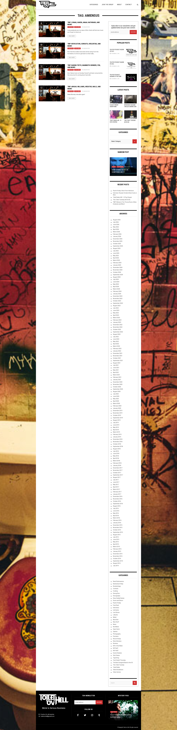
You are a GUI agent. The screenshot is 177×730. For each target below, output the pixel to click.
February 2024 (117, 291)
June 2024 (116, 281)
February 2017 (117, 491)
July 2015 (116, 537)
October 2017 (117, 472)
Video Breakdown (118, 669)
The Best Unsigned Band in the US (123, 662)
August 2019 (116, 420)
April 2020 (116, 401)
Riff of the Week (118, 646)
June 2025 (116, 253)
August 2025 (116, 248)
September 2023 (118, 303)
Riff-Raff (115, 650)
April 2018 (116, 458)
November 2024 (117, 270)
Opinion (115, 631)
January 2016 (117, 522)
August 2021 (116, 363)
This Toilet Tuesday (118, 665)
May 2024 (116, 284)
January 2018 (117, 465)
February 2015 (117, 549)
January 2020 (117, 408)
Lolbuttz (115, 615)
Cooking (115, 591)
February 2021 (117, 377)
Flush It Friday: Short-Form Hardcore (114, 106)
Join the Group (107, 4)
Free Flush (116, 605)
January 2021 (117, 379)
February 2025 (117, 262)
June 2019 (116, 425)
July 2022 (116, 336)
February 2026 (117, 234)
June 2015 (116, 539)
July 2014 (116, 565)
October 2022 (117, 329)
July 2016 (116, 508)
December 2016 (117, 496)
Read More (72, 36)
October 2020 (117, 387)
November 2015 (117, 527)
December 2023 (117, 296)
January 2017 (117, 494)
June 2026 (116, 224)
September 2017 (118, 475)
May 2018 (116, 456)
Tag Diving (116, 658)
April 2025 (116, 258)
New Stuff (70, 27)
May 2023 (116, 313)
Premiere (115, 636)
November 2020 (117, 384)
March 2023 (116, 317)
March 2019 (116, 432)
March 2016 (116, 518)
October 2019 (117, 415)
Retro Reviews (117, 641)
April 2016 (116, 515)
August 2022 (116, 334)
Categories (94, 4)
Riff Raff (115, 648)
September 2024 (118, 274)
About (119, 4)
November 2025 (117, 241)
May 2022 (116, 341)
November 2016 (117, 499)
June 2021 (116, 367)
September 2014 (118, 561)
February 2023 (117, 320)
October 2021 (117, 358)
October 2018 (117, 444)
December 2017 (117, 468)
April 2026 (116, 229)
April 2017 (116, 487)
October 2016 (117, 501)
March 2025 (116, 260)
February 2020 (117, 406)
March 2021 (116, 375)
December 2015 (117, 525)
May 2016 (116, 513)
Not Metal (116, 626)
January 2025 (117, 265)
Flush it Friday (117, 603)
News (114, 624)
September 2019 (118, 417)
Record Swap (117, 638)
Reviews (115, 643)
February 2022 (117, 348)
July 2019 (116, 422)
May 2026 (116, 227)
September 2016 (118, 503)
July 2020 (116, 394)
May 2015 (116, 542)
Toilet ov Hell (126, 727)
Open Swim (77, 27)
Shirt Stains (120, 166)
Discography (116, 595)
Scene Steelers (117, 653)
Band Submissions (118, 581)
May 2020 (116, 398)
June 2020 (116, 396)
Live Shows (116, 612)
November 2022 (117, 327)
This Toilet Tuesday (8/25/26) (121, 199)
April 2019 (116, 429)
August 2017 (116, 477)
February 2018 (117, 463)
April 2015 (116, 544)
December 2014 (117, 553)
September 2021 (118, 360)
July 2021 (116, 365)
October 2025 (117, 243)
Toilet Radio (116, 667)
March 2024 (116, 289)
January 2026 (117, 236)
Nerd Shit (115, 619)
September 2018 (118, 446)
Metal (113, 166)
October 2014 (117, 558)
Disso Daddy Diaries (118, 598)
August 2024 (116, 277)
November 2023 (117, 298)
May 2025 (116, 255)
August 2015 (116, 534)
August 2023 (116, 305)
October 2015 (117, 530)
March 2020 (116, 403)
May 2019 (116, 427)
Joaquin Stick (86, 27)
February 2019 (117, 434)
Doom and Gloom (118, 600)
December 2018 (117, 439)
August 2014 (116, 563)
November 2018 (117, 441)
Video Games (117, 672)
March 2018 (116, 460)
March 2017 (116, 489)
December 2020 (117, 382)
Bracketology (117, 586)
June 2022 (116, 339)
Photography (117, 634)
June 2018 (116, 453)
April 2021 (116, 372)
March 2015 (116, 546)
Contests (115, 588)
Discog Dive (116, 593)
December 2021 (117, 353)
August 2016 (116, 506)
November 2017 (117, 470)
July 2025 (116, 251)
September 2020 (118, 389)
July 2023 (116, 308)
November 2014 (117, 556)
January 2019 (117, 437)
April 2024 (116, 286)
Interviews (116, 607)
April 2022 (116, 343)
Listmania (116, 610)
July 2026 (116, 222)
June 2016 (116, 511)
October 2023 (117, 301)
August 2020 (116, 391)
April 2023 (116, 315)
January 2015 (117, 551)
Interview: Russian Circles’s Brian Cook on (130, 106)
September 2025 (118, 246)
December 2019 (117, 410)
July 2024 (116, 279)
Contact (128, 4)
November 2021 (117, 355)
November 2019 (117, 413)
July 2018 (116, 451)
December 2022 (117, 324)
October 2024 (117, 272)
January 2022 (117, 351)
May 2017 (116, 484)
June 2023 (116, 310)
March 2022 (116, 346)
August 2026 (116, 219)
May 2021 (116, 370)
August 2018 (116, 449)
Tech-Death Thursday (119, 660)
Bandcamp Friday (118, 584)
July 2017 (116, 479)
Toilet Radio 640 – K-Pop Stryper (122, 197)
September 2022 (118, 332)
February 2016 (117, 520)
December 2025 (117, 239)
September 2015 (118, 532)
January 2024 (117, 293)
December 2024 (117, 267)
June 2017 (116, 482)
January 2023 (117, 322)
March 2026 (116, 231)
